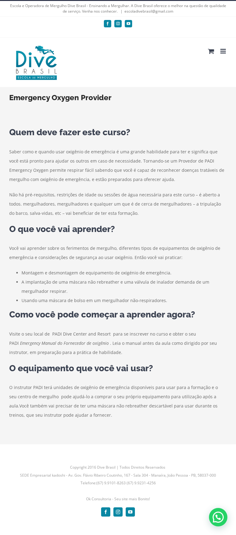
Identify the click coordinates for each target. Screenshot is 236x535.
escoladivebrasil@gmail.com (148, 11)
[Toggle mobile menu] (223, 51)
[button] (218, 517)
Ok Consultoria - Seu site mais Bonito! (118, 499)
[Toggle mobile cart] (211, 51)
